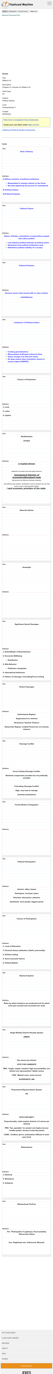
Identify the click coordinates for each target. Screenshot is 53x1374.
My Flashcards (8, 1333)
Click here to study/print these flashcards (20, 120)
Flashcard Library (10, 1338)
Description (6, 85)
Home (4, 11)
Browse (5, 1343)
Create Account (26, 1366)
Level (4, 105)
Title (4, 78)
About (5, 1348)
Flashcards (12, 11)
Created (5, 112)
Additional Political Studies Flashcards (18, 130)
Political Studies (23, 11)
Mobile (5, 1359)
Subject (5, 98)
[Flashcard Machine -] (17, 5)
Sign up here (33, 125)
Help (4, 1354)
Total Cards (6, 91)
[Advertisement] (26, 44)
